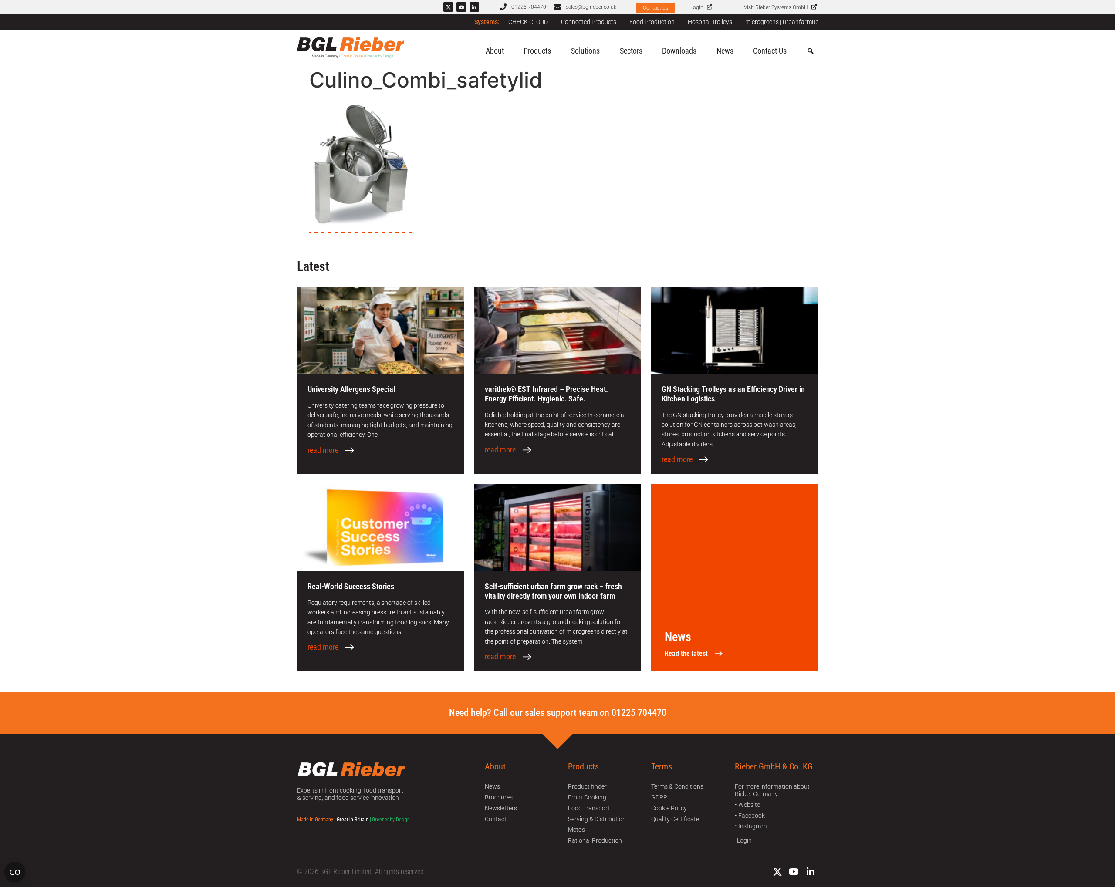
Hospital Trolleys (710, 21)
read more (322, 450)
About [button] (495, 50)
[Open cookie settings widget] (14, 872)
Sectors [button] (631, 50)
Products (537, 50)
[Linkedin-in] (474, 7)
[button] (810, 51)
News (724, 50)
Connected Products (588, 21)
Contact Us (770, 50)
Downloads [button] (679, 50)
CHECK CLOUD (528, 21)
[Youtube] (461, 7)
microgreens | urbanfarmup (782, 21)
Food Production (652, 21)
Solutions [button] (585, 50)
